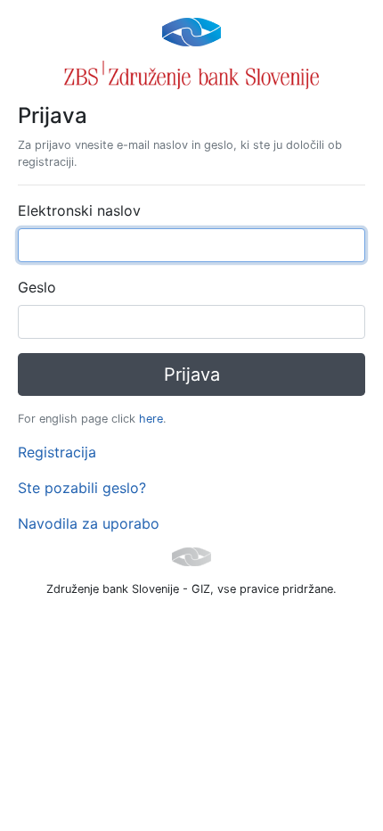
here (151, 418)
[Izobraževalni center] (191, 30)
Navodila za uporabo (88, 523)
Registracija (57, 452)
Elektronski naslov (79, 210)
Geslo (37, 287)
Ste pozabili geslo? (82, 488)
